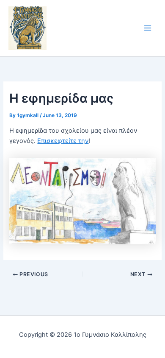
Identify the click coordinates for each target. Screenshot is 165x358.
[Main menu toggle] (148, 28)
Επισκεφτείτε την (62, 141)
